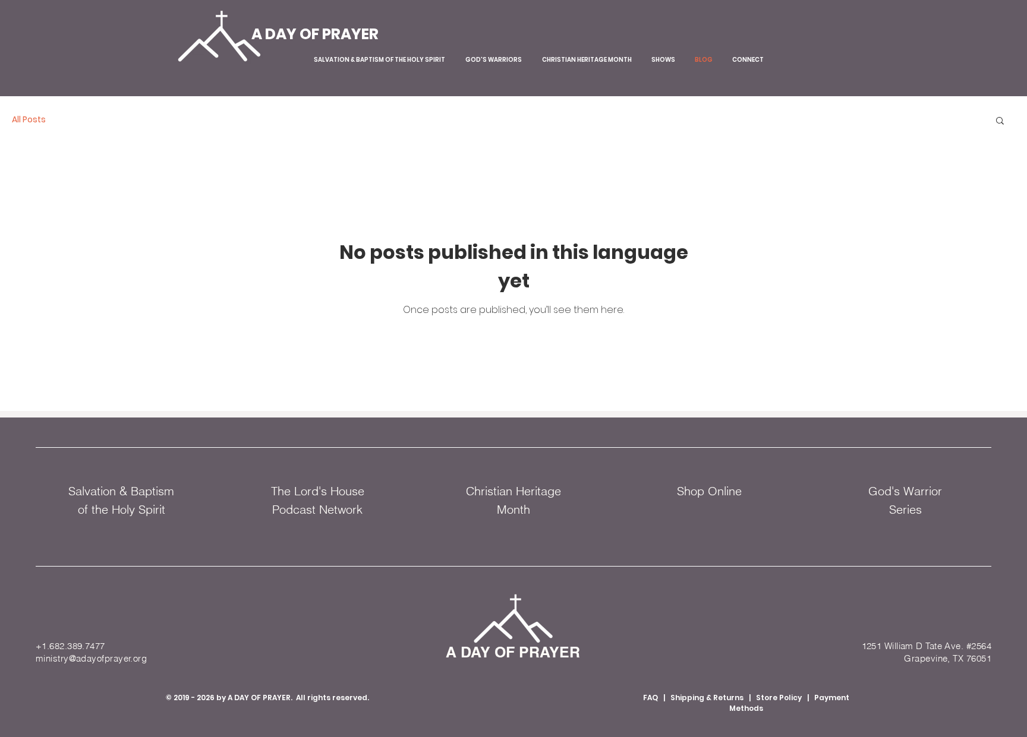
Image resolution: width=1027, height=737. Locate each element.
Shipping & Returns (707, 697)
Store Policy (779, 697)
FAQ (650, 697)
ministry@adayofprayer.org (91, 658)
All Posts (29, 119)
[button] (1000, 121)
